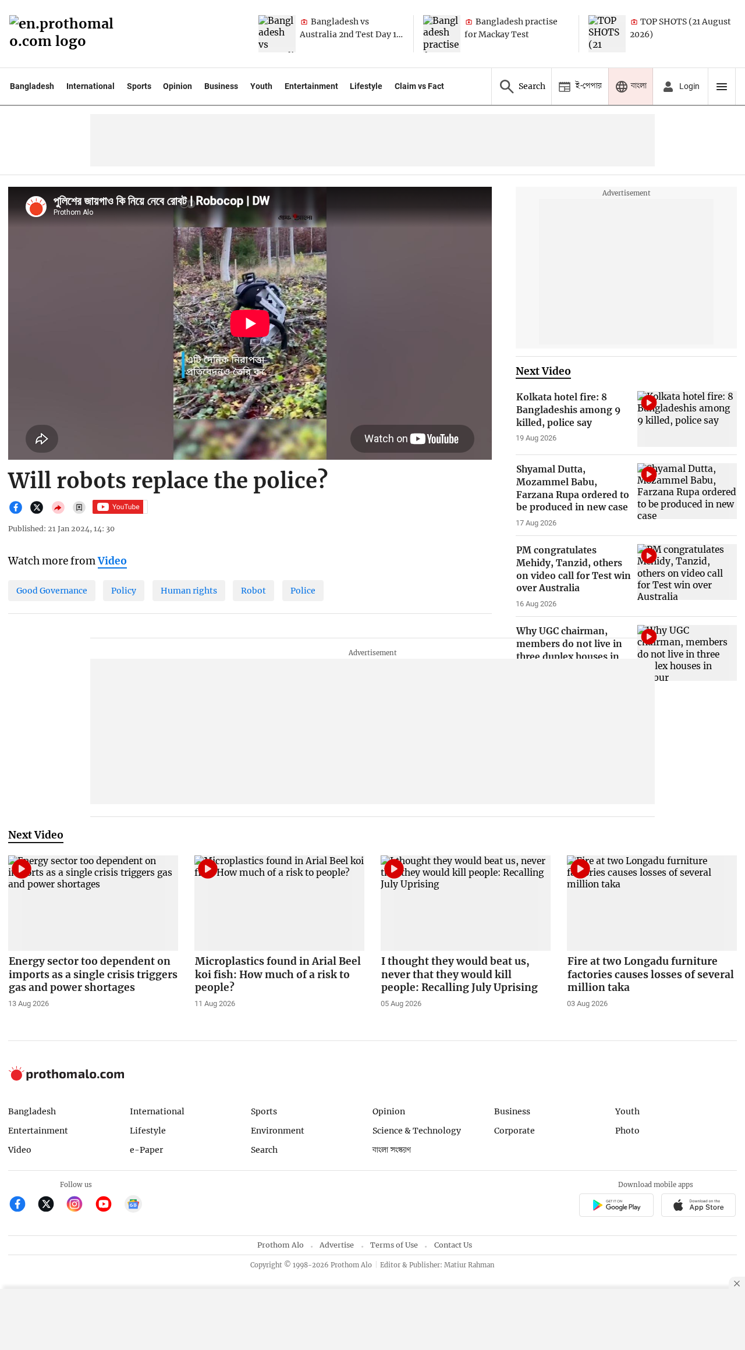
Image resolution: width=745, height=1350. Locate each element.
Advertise (337, 1245)
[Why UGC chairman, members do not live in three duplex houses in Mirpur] (687, 653)
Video (19, 1150)
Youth (261, 86)
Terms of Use (394, 1245)
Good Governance (51, 590)
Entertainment (311, 86)
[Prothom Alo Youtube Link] (108, 1205)
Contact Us (453, 1245)
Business (221, 86)
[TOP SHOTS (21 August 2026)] (607, 33)
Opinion (177, 86)
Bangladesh (32, 86)
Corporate (514, 1130)
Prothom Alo (280, 1245)
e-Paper (146, 1150)
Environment (277, 1130)
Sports (139, 86)
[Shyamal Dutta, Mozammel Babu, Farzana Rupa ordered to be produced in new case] (687, 491)
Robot (253, 590)
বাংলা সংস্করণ (391, 1150)
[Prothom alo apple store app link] (699, 1206)
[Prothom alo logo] (66, 1077)
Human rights (189, 590)
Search (264, 1150)
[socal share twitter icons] (39, 512)
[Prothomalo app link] (616, 1206)
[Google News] (133, 1205)
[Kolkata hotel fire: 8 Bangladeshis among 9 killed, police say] (687, 419)
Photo (627, 1130)
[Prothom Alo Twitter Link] (51, 1205)
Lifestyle (366, 86)
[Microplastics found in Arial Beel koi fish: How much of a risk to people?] (279, 903)
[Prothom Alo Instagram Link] (79, 1205)
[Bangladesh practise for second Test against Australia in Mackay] (441, 33)
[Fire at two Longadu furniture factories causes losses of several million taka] (652, 903)
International (90, 86)
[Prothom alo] (65, 34)
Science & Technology (416, 1130)
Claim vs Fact (419, 86)
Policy (123, 590)
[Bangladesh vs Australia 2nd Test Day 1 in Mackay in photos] (277, 33)
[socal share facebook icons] (18, 512)
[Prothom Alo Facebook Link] (22, 1205)
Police (302, 590)
